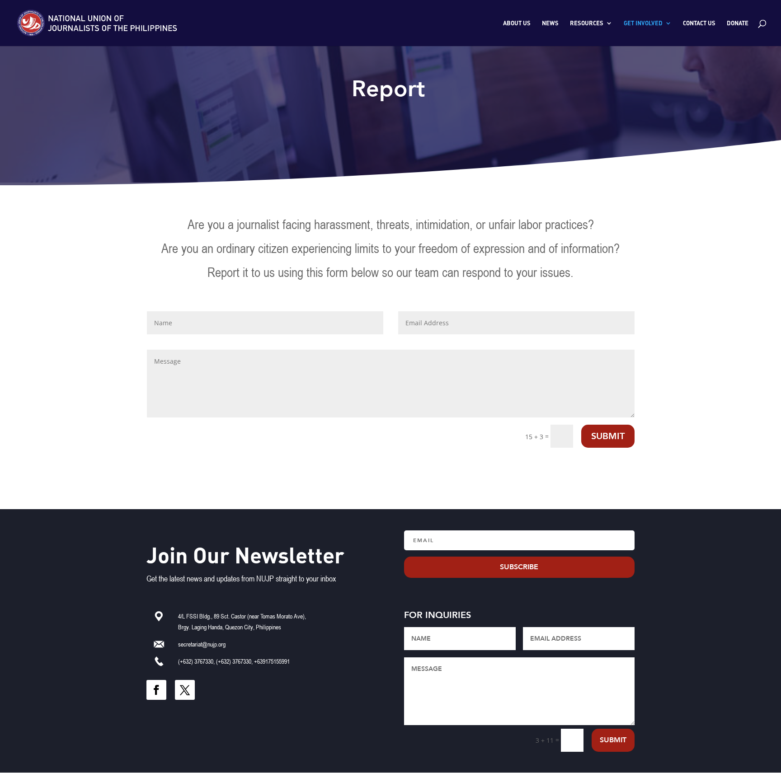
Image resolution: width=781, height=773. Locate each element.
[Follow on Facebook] (156, 690)
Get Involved (643, 23)
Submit (608, 436)
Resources (586, 23)
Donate (737, 23)
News (550, 23)
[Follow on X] (185, 690)
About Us (517, 23)
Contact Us (699, 23)
